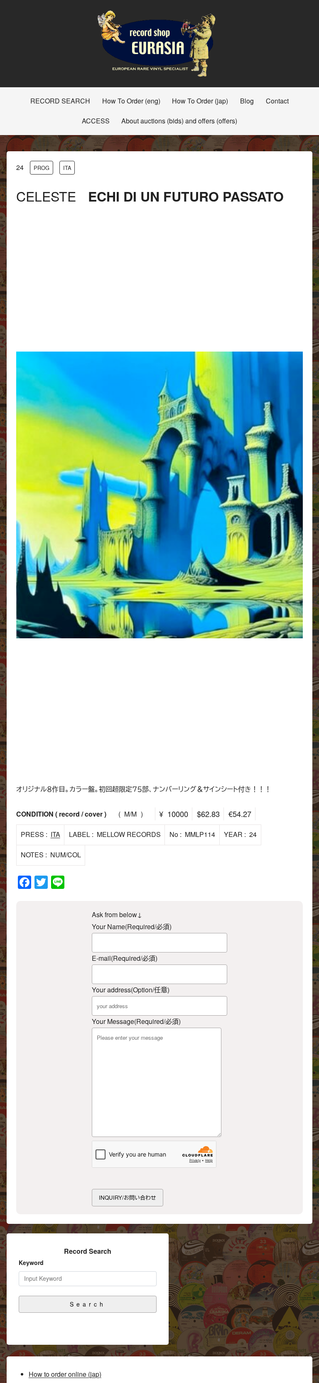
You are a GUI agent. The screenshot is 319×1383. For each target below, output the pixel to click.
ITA (67, 168)
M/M (130, 814)
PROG (41, 168)
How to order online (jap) (65, 1374)
